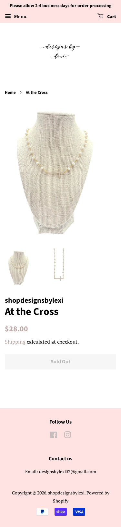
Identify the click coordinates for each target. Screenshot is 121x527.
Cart (111, 17)
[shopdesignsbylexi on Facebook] (53, 436)
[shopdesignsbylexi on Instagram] (67, 436)
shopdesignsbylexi (66, 493)
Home (10, 92)
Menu (19, 16)
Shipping (15, 341)
